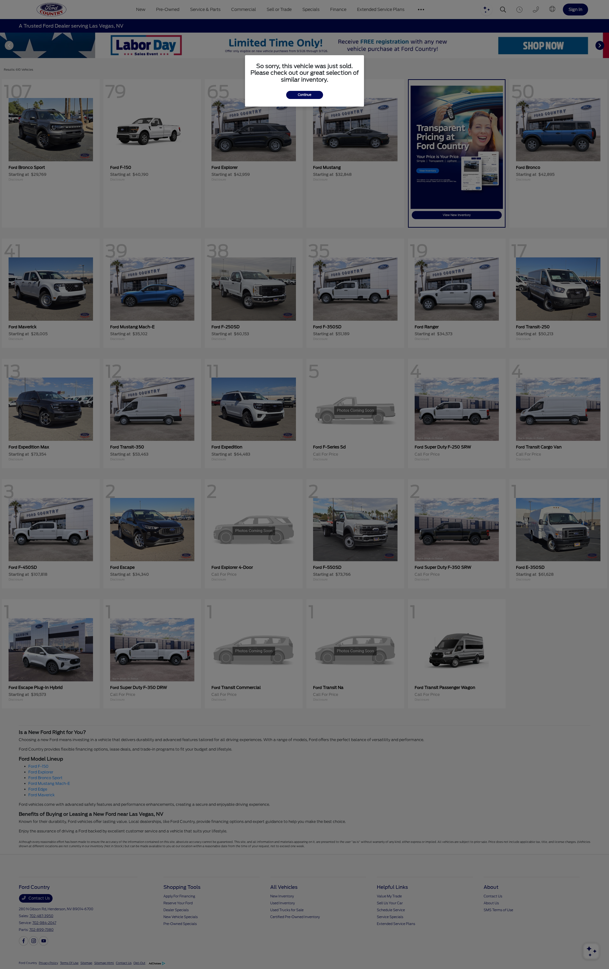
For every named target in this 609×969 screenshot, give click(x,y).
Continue (304, 95)
